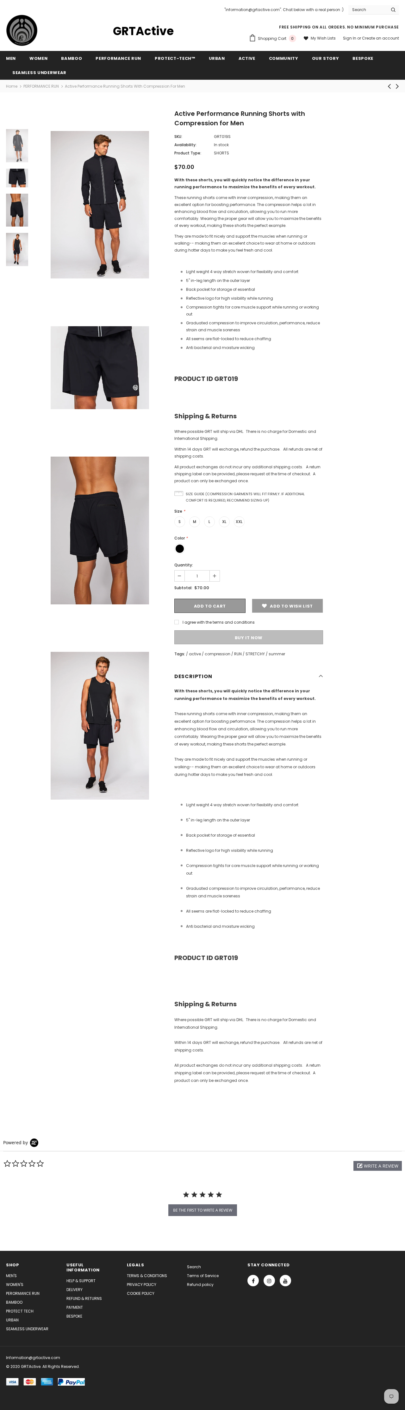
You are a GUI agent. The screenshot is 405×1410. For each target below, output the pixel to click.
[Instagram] (269, 1280)
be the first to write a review (202, 1210)
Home (11, 86)
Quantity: (183, 565)
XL (224, 521)
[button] (377, 1166)
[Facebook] (253, 1280)
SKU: (178, 136)
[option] (99, 204)
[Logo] (22, 30)
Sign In (350, 38)
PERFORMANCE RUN (41, 86)
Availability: (185, 144)
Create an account (380, 38)
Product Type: (187, 153)
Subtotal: (183, 587)
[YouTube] (285, 1280)
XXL (239, 521)
